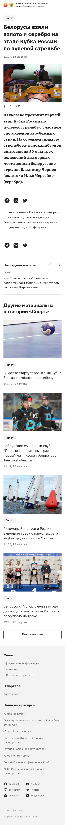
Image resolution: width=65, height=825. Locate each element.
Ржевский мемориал (16, 755)
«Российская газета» (17, 731)
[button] (6, 200)
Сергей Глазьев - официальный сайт (27, 762)
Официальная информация (21, 663)
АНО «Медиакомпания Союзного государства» (24, 771)
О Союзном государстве (19, 675)
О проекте (10, 669)
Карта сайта (11, 694)
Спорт (10, 18)
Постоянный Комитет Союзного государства (24, 740)
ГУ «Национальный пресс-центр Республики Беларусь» (32, 722)
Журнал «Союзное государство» (24, 749)
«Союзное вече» (14, 713)
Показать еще (32, 634)
